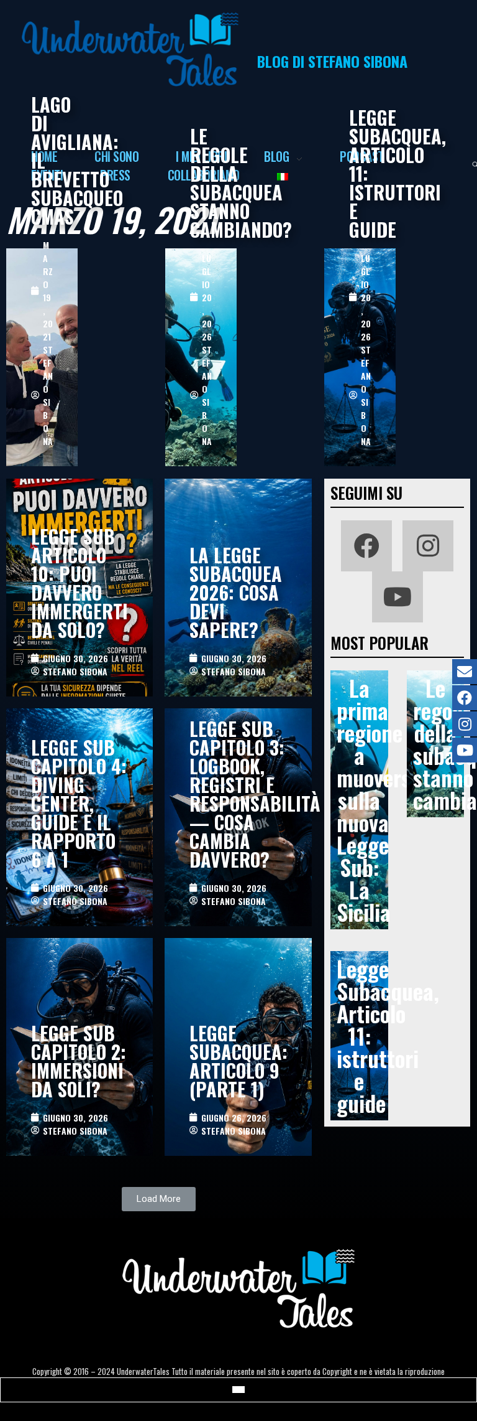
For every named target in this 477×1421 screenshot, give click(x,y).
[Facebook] (366, 545)
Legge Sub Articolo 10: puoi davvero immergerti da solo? (79, 583)
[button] (159, 1199)
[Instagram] (427, 545)
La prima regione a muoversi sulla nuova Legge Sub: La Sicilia (376, 799)
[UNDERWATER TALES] (130, 49)
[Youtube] (397, 596)
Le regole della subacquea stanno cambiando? (241, 182)
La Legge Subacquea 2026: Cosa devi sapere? (235, 592)
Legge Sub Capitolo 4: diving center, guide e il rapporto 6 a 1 (79, 803)
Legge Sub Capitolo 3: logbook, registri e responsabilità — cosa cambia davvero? (254, 794)
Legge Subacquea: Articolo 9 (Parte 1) (238, 1061)
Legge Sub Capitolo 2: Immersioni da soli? (78, 1061)
